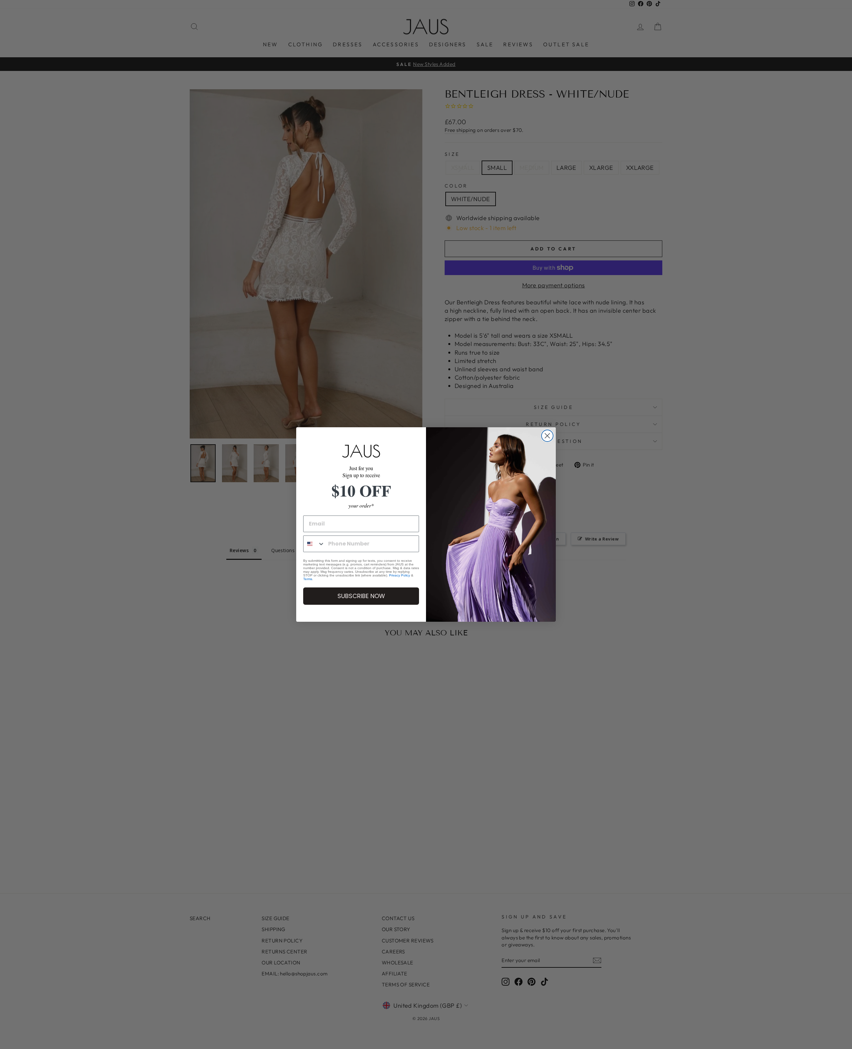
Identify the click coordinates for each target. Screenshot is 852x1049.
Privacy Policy (399, 575)
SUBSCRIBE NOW (361, 596)
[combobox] (314, 544)
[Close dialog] (547, 436)
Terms (307, 579)
